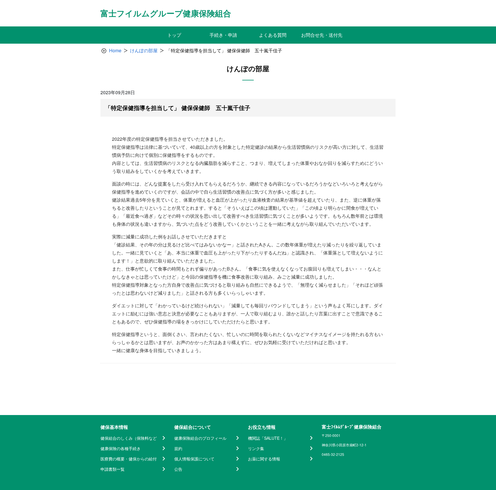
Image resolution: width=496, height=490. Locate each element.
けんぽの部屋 (144, 50)
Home (115, 50)
